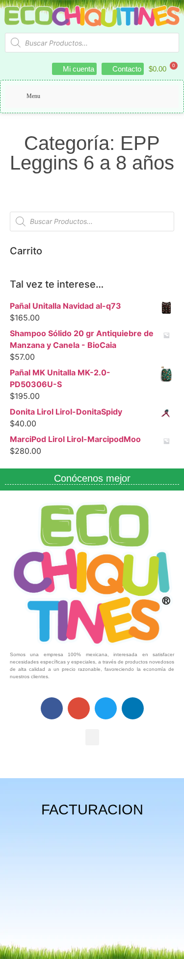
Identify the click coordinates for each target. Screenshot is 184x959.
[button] (92, 737)
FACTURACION (92, 809)
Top (173, 945)
